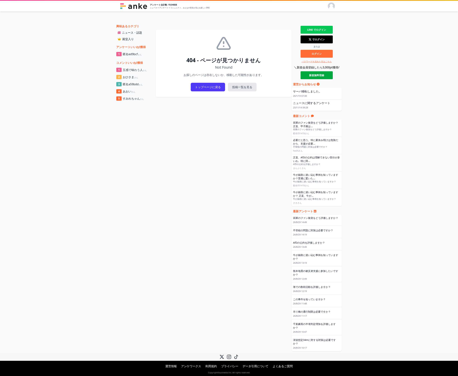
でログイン (316, 29)
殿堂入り (128, 39)
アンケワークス (191, 366)
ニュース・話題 (132, 33)
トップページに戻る (208, 87)
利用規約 (211, 366)
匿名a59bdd (130, 84)
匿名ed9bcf (130, 54)
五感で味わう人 (132, 70)
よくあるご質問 (283, 366)
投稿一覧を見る (242, 87)
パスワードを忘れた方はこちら (317, 61)
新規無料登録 (316, 75)
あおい (126, 91)
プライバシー (229, 366)
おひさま (128, 77)
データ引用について (255, 366)
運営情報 (171, 366)
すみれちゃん (131, 98)
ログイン (317, 53)
